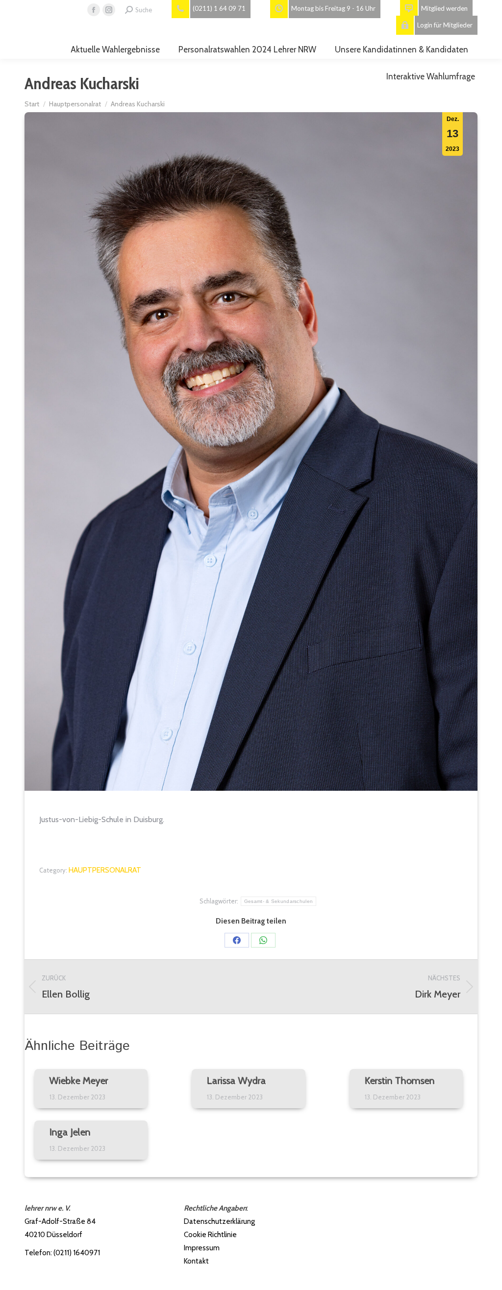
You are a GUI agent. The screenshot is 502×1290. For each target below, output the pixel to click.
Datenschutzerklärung (219, 1221)
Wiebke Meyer (79, 1081)
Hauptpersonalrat (105, 870)
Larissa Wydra (236, 1081)
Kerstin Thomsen (400, 1081)
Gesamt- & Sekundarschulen (278, 901)
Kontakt (196, 1261)
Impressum (202, 1247)
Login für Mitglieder (445, 25)
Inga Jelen (70, 1132)
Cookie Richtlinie (210, 1234)
